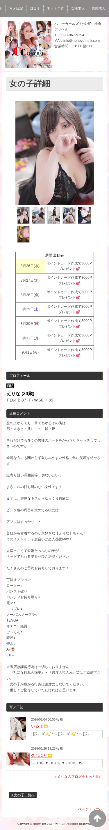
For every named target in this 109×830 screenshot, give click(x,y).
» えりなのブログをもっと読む (78, 777)
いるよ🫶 (39, 726)
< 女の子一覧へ (23, 795)
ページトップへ (90, 809)
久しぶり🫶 (41, 755)
